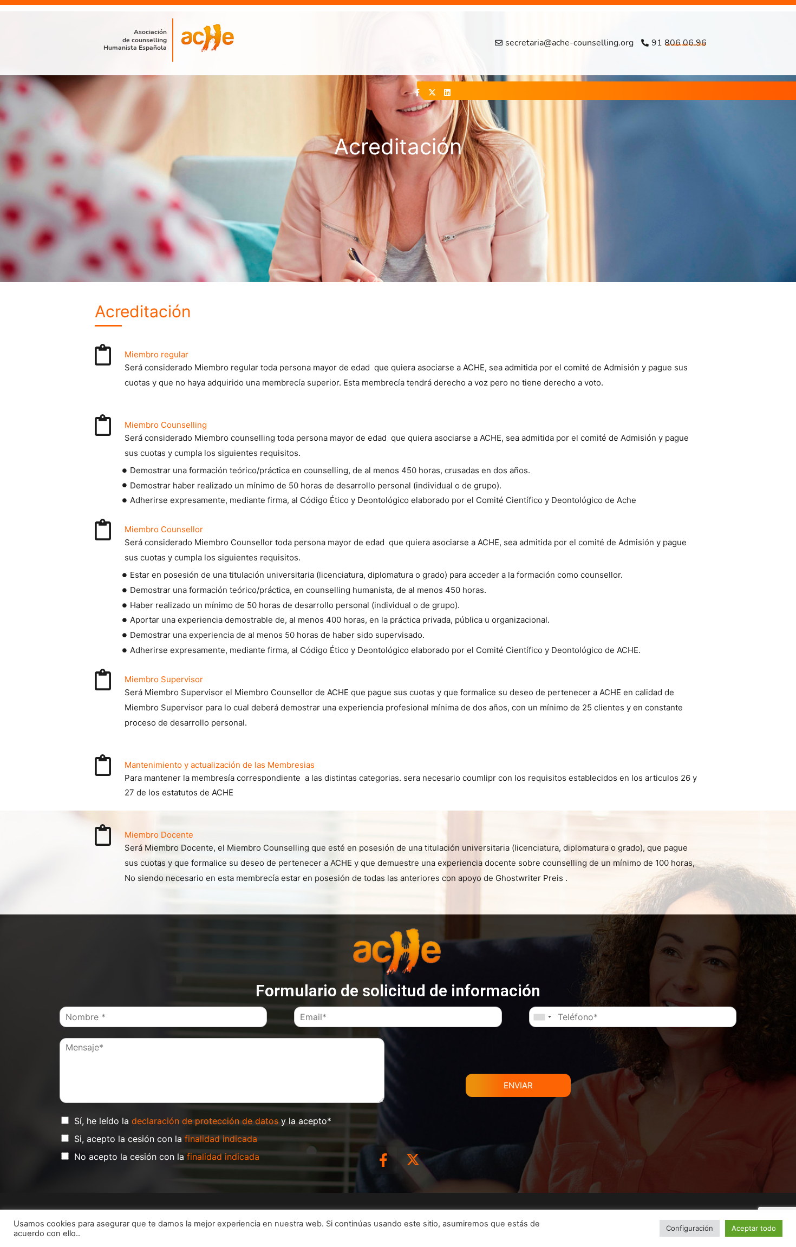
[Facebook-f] (417, 92)
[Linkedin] (447, 92)
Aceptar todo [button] (754, 1228)
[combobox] (542, 1017)
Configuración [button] (689, 1228)
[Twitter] (432, 92)
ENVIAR (518, 1085)
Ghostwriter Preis (530, 878)
